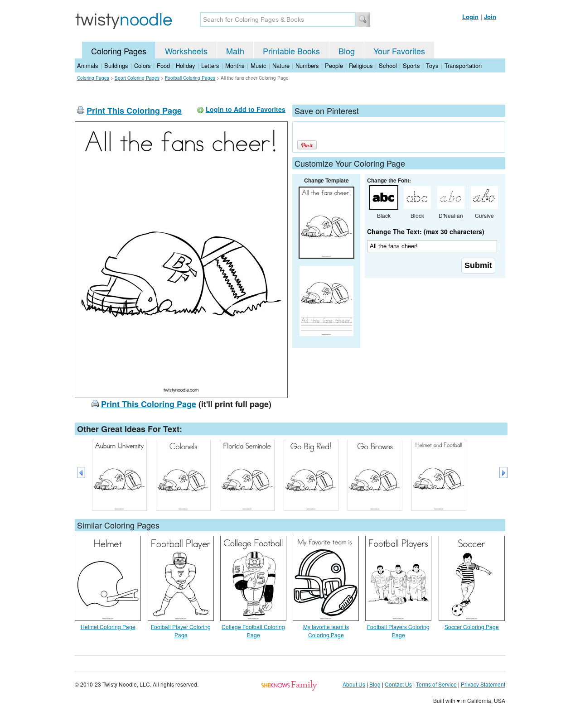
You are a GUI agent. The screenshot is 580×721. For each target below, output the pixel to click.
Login (470, 16)
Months (235, 65)
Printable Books (291, 51)
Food (163, 65)
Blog (346, 51)
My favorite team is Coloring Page (326, 631)
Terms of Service (436, 684)
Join (490, 16)
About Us (354, 684)
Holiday (185, 65)
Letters (210, 65)
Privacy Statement (483, 684)
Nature (281, 65)
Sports (411, 65)
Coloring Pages (118, 51)
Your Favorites (399, 51)
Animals (87, 65)
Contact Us (398, 684)
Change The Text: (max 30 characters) (425, 231)
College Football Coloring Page (253, 631)
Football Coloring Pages (190, 78)
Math (235, 51)
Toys (432, 65)
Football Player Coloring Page (181, 631)
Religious (361, 65)
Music (258, 65)
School (388, 65)
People (334, 65)
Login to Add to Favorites (245, 109)
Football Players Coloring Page (398, 631)
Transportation (463, 65)
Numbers (307, 65)
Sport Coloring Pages (137, 78)
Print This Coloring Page (134, 110)
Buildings (116, 65)
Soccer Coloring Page (472, 626)
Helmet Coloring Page (108, 626)
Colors (142, 65)
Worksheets (186, 51)
